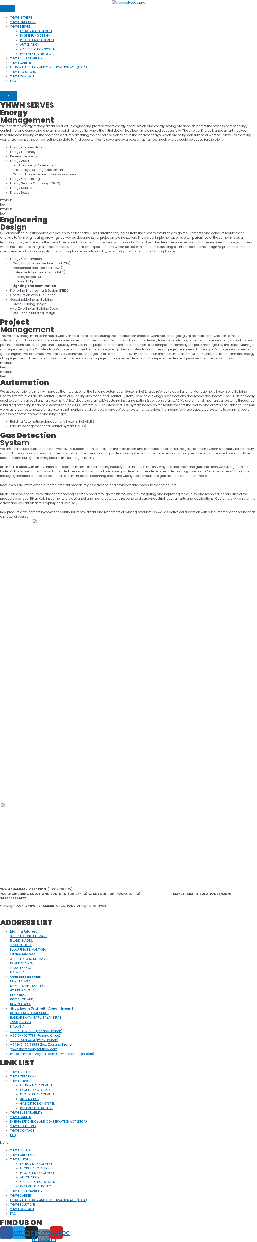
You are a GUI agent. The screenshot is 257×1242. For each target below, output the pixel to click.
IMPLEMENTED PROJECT (36, 54)
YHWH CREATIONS (23, 22)
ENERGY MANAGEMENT (36, 31)
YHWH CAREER (20, 63)
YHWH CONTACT (22, 76)
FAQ (13, 81)
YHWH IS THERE (21, 17)
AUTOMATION (29, 44)
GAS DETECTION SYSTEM (38, 49)
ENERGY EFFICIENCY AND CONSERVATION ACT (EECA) (48, 67)
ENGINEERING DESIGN (35, 35)
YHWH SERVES (20, 26)
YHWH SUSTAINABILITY (26, 58)
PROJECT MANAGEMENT (37, 40)
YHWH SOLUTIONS (23, 72)
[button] (128, 1142)
